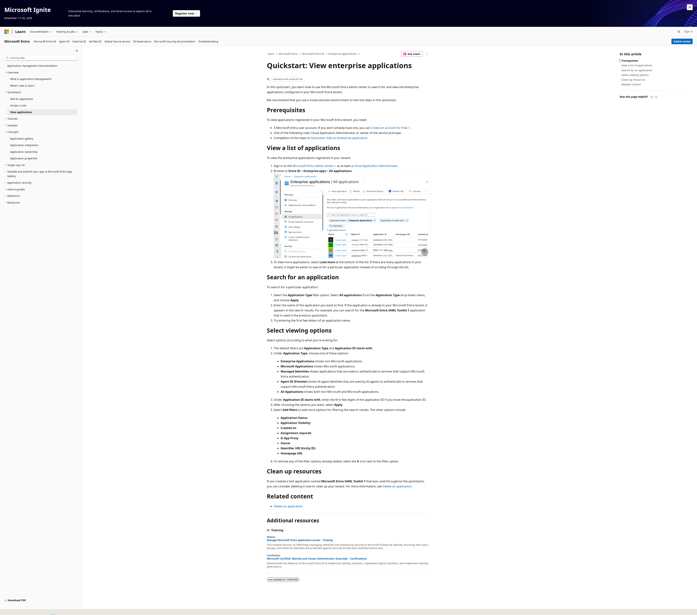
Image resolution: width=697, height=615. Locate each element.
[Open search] (679, 31)
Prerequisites (629, 60)
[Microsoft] (6, 31)
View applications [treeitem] (21, 112)
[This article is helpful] (651, 97)
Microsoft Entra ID (313, 53)
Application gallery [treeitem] (21, 138)
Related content (631, 84)
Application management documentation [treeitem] (32, 65)
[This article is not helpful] (656, 97)
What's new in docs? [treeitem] (22, 85)
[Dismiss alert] (690, 7)
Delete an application (397, 486)
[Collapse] (77, 51)
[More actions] (427, 54)
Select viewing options (635, 75)
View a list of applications (636, 65)
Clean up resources (633, 79)
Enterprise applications (343, 53)
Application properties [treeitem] (23, 158)
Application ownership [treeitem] (24, 152)
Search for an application (636, 70)
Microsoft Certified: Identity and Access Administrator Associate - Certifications (317, 558)
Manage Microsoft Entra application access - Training (300, 540)
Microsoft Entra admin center (313, 166)
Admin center (682, 41)
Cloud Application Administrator (375, 166)
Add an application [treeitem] (21, 99)
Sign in (688, 31)
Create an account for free (389, 128)
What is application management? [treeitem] (31, 79)
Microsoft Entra (288, 53)
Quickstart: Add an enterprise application (339, 138)
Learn (271, 53)
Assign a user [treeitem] (18, 105)
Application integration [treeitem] (24, 145)
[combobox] (40, 58)
